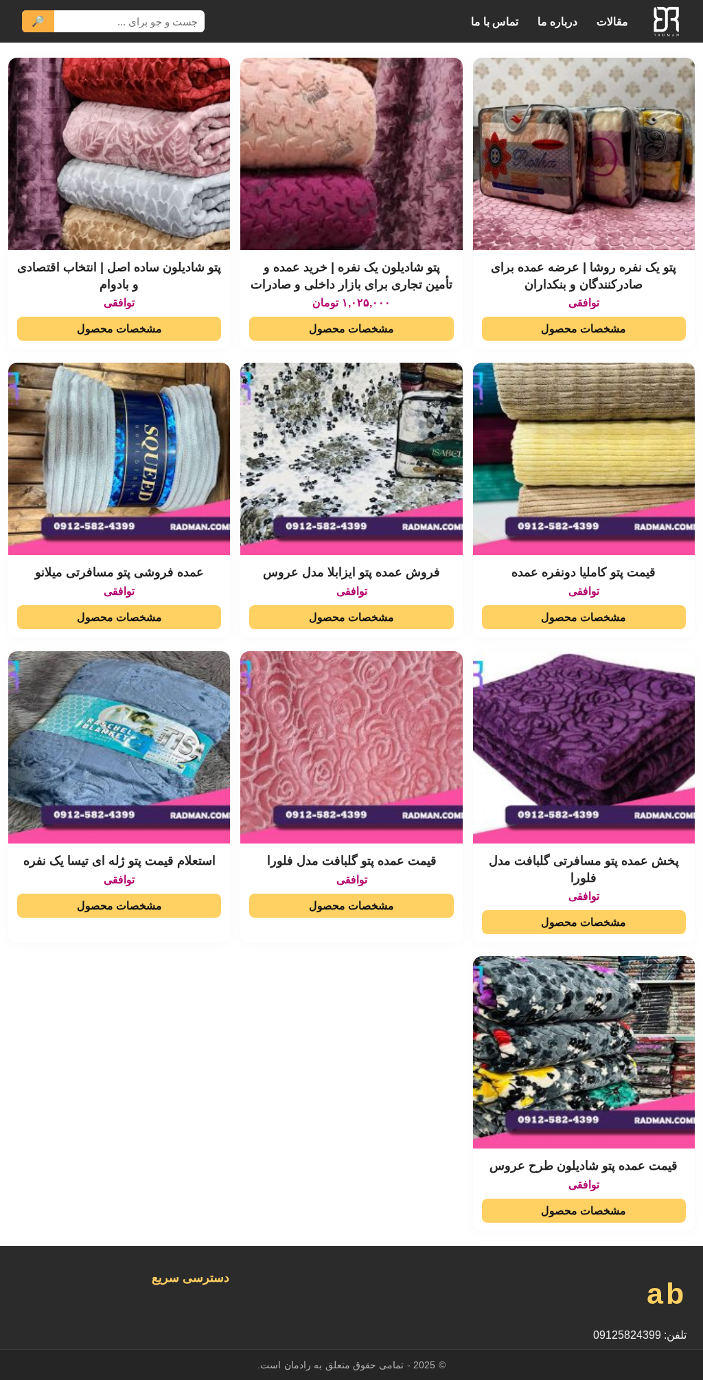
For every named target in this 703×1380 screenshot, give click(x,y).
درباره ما (557, 21)
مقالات (612, 21)
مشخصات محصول (583, 329)
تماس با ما (494, 21)
